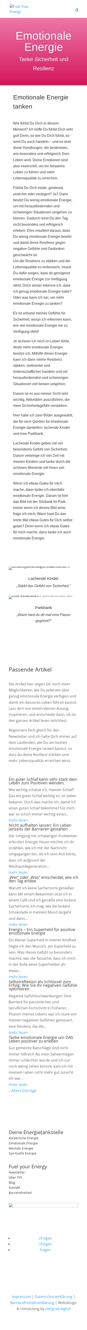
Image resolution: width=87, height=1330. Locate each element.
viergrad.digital (57, 1308)
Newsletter (17, 1172)
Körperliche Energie (23, 1138)
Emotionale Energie (23, 1143)
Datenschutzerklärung (53, 1296)
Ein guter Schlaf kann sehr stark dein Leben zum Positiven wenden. (43, 781)
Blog (12, 1182)
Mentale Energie (21, 1148)
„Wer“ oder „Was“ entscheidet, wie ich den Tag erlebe (43, 879)
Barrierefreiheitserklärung (32, 1302)
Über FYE (15, 1177)
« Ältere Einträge (22, 1090)
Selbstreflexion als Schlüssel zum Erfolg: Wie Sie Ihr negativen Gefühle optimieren (43, 985)
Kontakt (14, 1187)
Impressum (21, 1296)
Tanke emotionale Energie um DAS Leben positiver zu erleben (41, 1039)
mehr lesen (18, 820)
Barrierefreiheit (20, 1193)
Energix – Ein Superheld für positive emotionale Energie (42, 931)
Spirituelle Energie (22, 1153)
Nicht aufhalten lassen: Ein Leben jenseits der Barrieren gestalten (40, 826)
